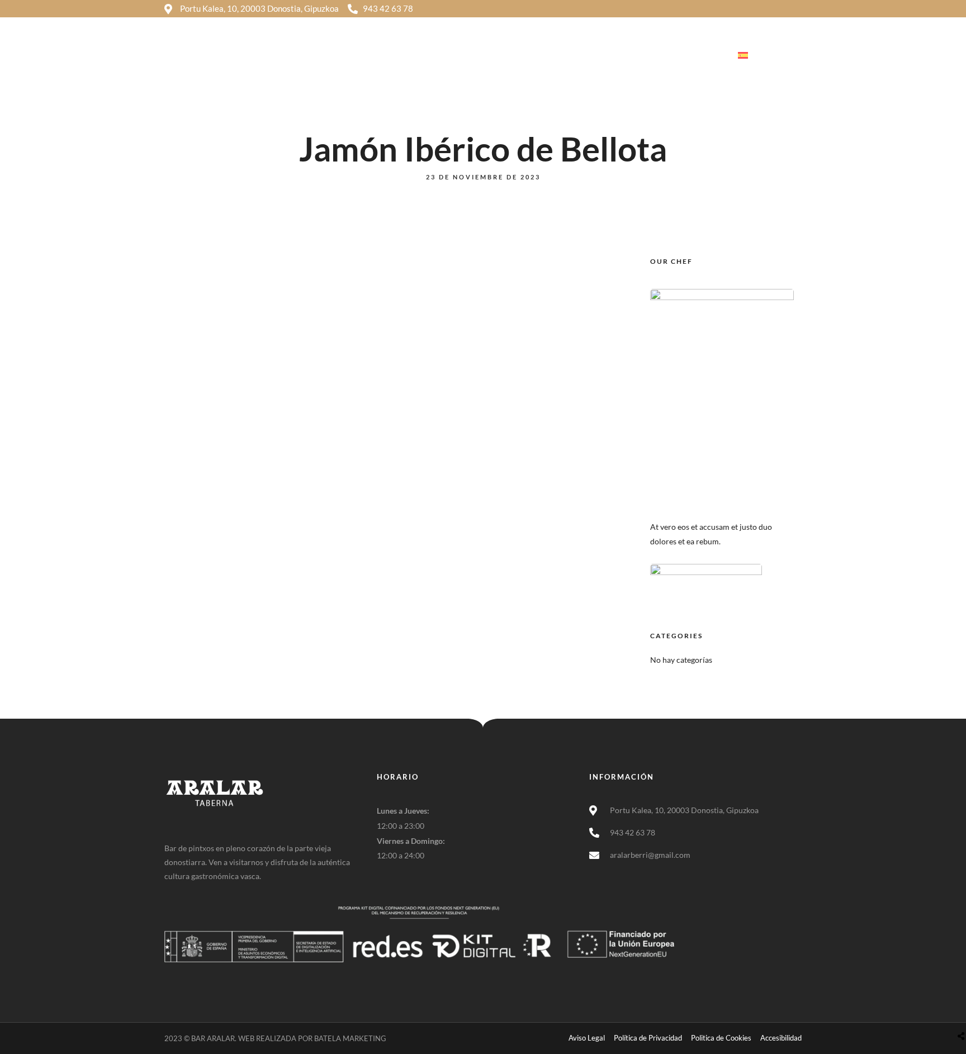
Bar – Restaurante (574, 55)
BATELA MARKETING (350, 1038)
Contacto (696, 55)
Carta (643, 55)
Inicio (456, 55)
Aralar (503, 55)
